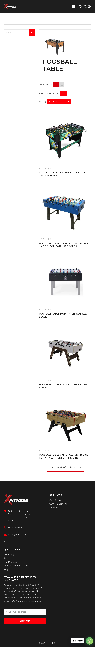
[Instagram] (5, 542)
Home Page (10, 554)
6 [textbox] (61, 93)
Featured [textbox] (53, 101)
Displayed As (45, 85)
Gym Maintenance (59, 504)
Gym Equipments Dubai (16, 566)
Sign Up (25, 620)
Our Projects (10, 562)
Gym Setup (55, 500)
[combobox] (63, 93)
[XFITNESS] (10, 6)
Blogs (7, 569)
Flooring (53, 508)
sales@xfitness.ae (17, 534)
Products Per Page (48, 93)
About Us (8, 558)
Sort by (42, 101)
